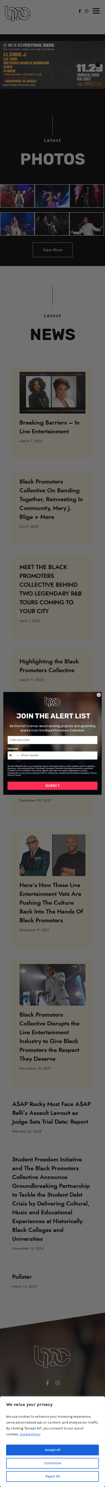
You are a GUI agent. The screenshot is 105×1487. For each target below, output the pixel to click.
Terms (18, 775)
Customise (52, 1463)
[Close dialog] (98, 694)
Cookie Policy (30, 1434)
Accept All (52, 1450)
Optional (13, 748)
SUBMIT (52, 786)
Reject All (52, 1476)
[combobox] (14, 755)
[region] (52, 1441)
